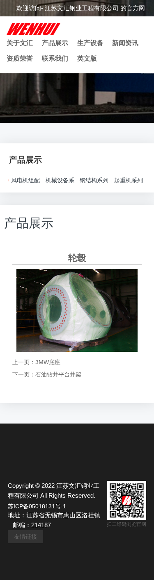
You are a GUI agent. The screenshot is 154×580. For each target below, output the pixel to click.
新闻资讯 (125, 42)
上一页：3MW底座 (36, 362)
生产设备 (90, 42)
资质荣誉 (20, 58)
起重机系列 (128, 180)
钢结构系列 (94, 180)
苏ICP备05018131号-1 (37, 506)
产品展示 (55, 42)
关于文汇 (20, 42)
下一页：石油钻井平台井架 (46, 374)
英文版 (87, 58)
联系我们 (55, 58)
